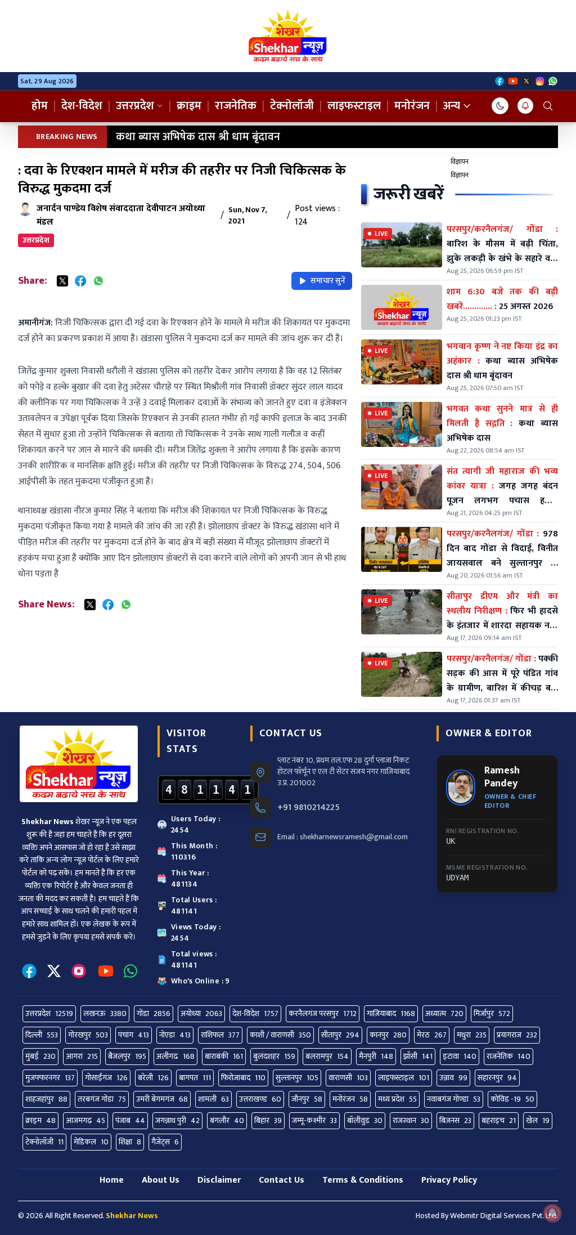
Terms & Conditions (362, 1180)
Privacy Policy (449, 1180)
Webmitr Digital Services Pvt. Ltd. (504, 1215)
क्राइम (189, 105)
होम (40, 105)
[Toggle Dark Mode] (500, 105)
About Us (160, 1180)
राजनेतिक (235, 105)
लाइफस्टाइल (354, 105)
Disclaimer (219, 1180)
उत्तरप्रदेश (135, 105)
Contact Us (281, 1180)
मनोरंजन (412, 105)
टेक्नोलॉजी (292, 105)
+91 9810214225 (308, 808)
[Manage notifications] (552, 1213)
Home (112, 1180)
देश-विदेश (81, 105)
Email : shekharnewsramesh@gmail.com (342, 837)
